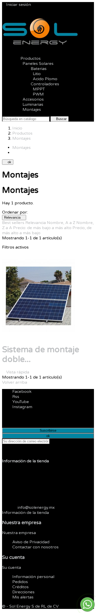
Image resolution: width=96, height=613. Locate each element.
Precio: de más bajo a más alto (42, 227)
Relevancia (14, 217)
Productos (26, 58)
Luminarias (33, 104)
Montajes (32, 109)
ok (7, 162)
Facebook (21, 391)
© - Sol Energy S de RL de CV (30, 606)
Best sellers (13, 222)
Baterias (35, 68)
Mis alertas (23, 597)
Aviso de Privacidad (30, 542)
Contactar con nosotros (35, 547)
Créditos (20, 587)
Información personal (33, 576)
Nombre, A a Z (61, 222)
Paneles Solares (38, 63)
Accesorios (33, 99)
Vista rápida (15, 372)
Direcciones (23, 592)
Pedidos (20, 581)
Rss (15, 396)
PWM (38, 94)
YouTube (20, 401)
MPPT (39, 89)
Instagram (22, 406)
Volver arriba (16, 382)
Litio (37, 73)
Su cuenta (13, 557)
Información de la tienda (25, 512)
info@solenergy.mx (36, 507)
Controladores (41, 84)
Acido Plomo (45, 78)
